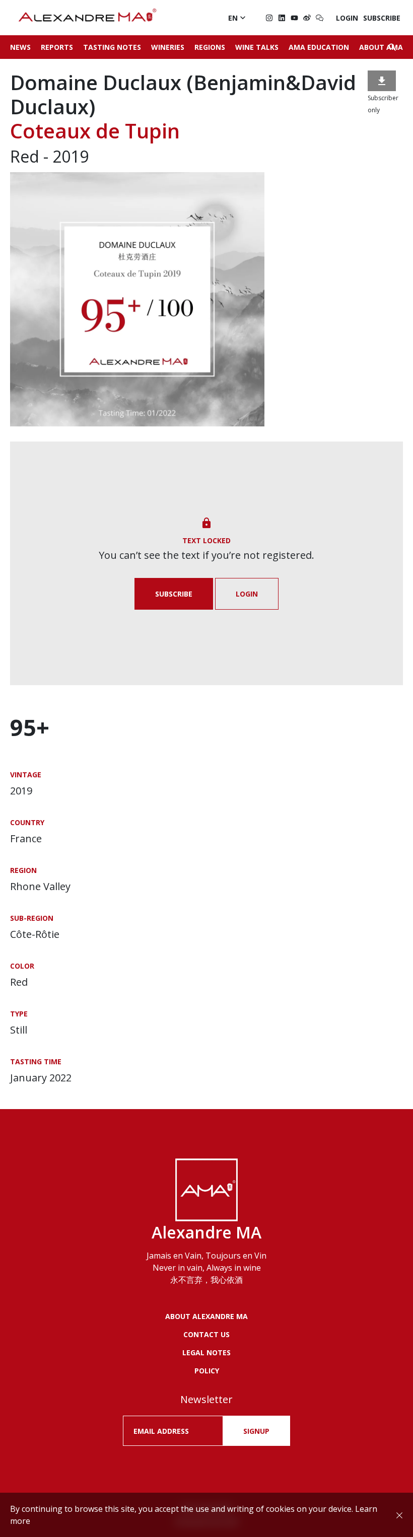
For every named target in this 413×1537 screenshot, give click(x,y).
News (20, 47)
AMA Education (319, 47)
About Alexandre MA (206, 1316)
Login (347, 18)
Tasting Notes (112, 47)
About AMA (381, 47)
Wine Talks (257, 47)
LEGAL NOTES (206, 1352)
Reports (57, 47)
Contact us (206, 1334)
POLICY (206, 1370)
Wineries (167, 47)
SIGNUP (256, 1431)
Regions (209, 47)
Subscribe (381, 18)
